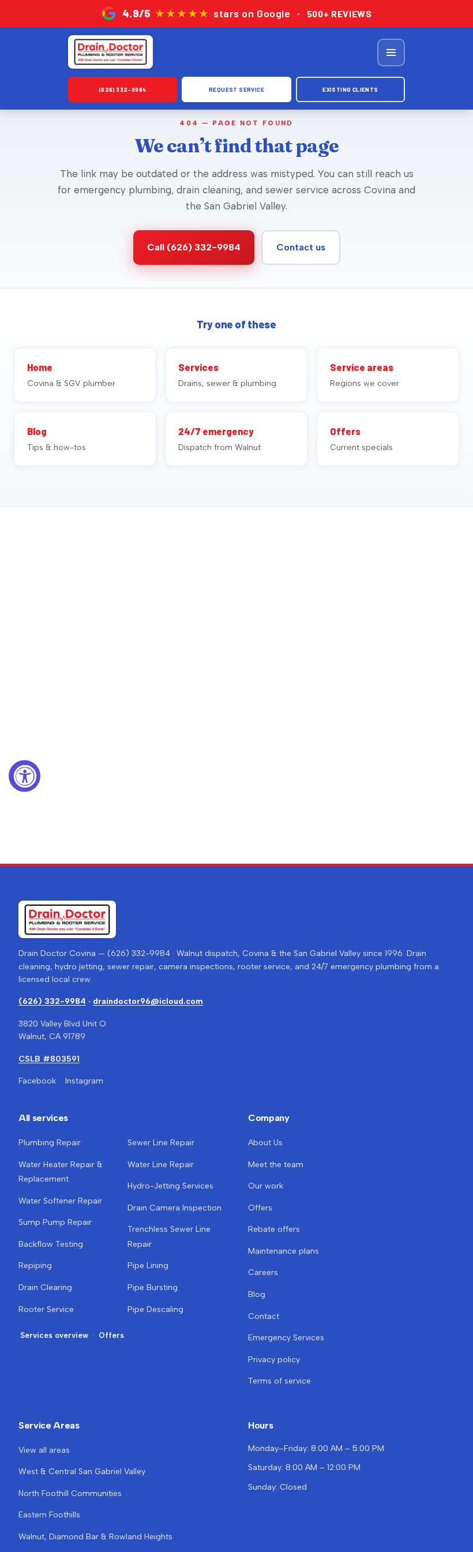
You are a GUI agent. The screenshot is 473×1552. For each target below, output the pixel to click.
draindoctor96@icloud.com (148, 1001)
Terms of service (279, 1381)
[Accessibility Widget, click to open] (24, 776)
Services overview (54, 1335)
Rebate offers (274, 1229)
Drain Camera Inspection (174, 1208)
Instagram (84, 1081)
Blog (256, 1294)
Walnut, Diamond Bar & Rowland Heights (95, 1537)
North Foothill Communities (70, 1493)
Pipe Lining (147, 1265)
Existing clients (350, 89)
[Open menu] (391, 52)
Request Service (236, 89)
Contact (263, 1316)
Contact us (300, 247)
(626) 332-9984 (123, 89)
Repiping (35, 1265)
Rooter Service (46, 1309)
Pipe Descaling (155, 1309)
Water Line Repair (160, 1164)
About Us (265, 1143)
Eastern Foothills (49, 1515)
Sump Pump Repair (55, 1222)
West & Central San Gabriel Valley (81, 1471)
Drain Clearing (45, 1287)
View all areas (44, 1450)
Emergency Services (286, 1338)
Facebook (37, 1081)
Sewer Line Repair (160, 1143)
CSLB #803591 (49, 1059)
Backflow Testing (50, 1244)
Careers (263, 1272)
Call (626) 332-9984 (194, 247)
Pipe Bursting (152, 1287)
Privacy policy (274, 1359)
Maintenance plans (283, 1251)
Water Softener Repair (60, 1201)
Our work (265, 1186)
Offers (111, 1335)
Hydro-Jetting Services (170, 1186)
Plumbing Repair (49, 1143)
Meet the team (275, 1164)
